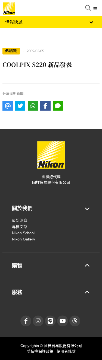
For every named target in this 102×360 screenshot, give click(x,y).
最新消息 (19, 220)
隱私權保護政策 (40, 351)
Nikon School (23, 233)
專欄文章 (19, 226)
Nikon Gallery (23, 239)
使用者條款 (66, 351)
